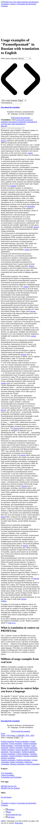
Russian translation (22, 741)
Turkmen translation (8, 754)
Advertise (11, 817)
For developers (6, 797)
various (30, 153)
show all (4, 126)
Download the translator (10, 107)
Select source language (9, 58)
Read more (19, 823)
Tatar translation (15, 752)
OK (2, 821)
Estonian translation (30, 756)
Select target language (9, 100)
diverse (3, 141)
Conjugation (26, 4)
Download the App (14, 815)
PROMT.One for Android (10, 788)
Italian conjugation (17, 762)
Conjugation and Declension (11, 777)
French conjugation (33, 764)
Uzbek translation (22, 754)
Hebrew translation (16, 748)
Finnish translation (15, 756)
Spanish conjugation (8, 760)
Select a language (7, 737)
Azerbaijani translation (22, 746)
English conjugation (23, 760)
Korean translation (22, 750)
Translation (5, 4)
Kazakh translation (30, 748)
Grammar (4, 6)
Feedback (11, 809)
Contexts (12, 4)
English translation (7, 741)
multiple (13, 186)
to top (3, 733)
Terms (3, 735)
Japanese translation (8, 758)
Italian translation (7, 746)
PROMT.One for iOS (9, 786)
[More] (4, 601)
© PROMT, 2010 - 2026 (25, 735)
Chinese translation (8, 750)
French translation (15, 743)
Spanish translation (30, 743)
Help (9, 812)
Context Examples (7, 775)
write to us (11, 623)
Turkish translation (28, 752)
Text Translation (7, 773)
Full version (11, 735)
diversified (31, 206)
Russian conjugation (17, 764)
